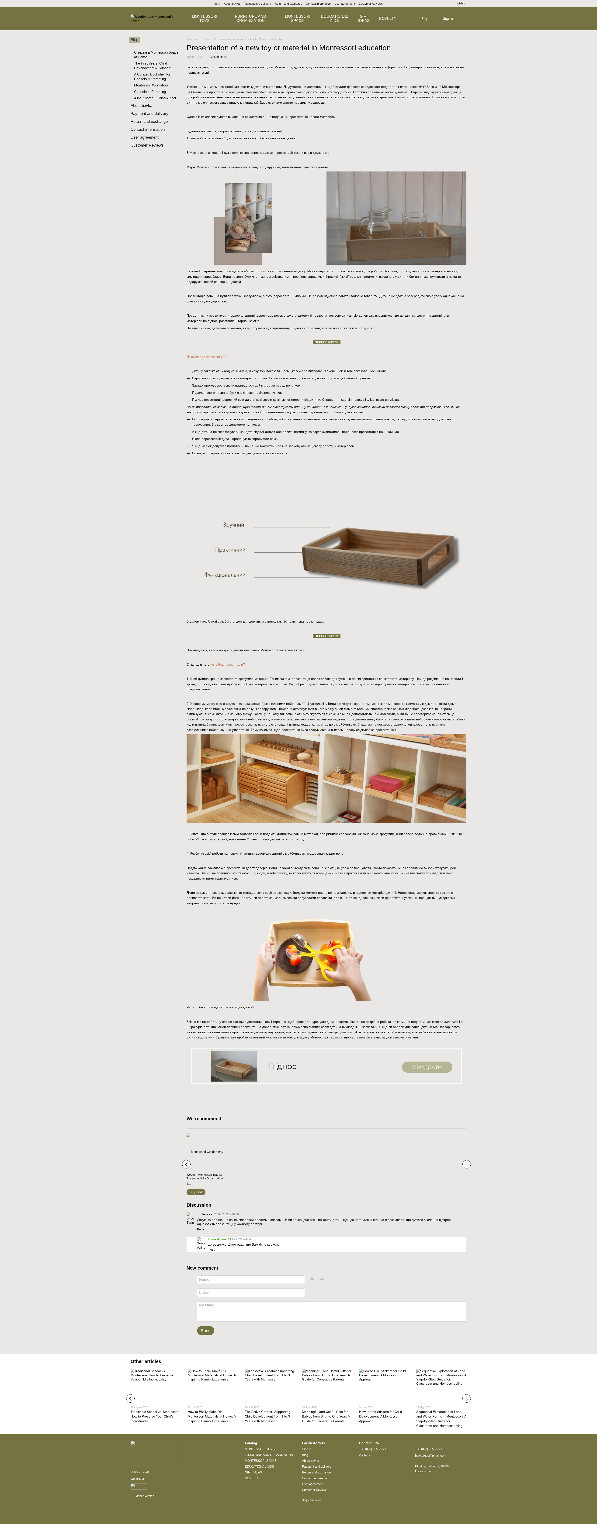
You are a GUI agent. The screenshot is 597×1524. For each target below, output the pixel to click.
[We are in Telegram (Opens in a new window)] (144, 3)
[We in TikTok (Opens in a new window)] (160, 3)
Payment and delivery (257, 3)
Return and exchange (288, 3)
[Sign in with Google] (337, 1279)
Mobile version (144, 1496)
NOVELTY (387, 19)
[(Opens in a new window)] (139, 1486)
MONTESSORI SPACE (297, 18)
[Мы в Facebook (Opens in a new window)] (149, 3)
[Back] (186, 1164)
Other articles (146, 1361)
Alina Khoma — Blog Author (155, 98)
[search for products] (413, 18)
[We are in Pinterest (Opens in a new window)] (138, 3)
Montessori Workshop (151, 85)
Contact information (318, 3)
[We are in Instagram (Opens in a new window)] (132, 3)
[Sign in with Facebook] (330, 1279)
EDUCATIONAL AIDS (334, 18)
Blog (217, 3)
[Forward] (466, 1164)
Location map (423, 1471)
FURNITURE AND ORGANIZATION (250, 18)
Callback (364, 1455)
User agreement (344, 3)
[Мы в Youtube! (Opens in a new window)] (155, 3)
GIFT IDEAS (364, 18)
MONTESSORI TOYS (204, 18)
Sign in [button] (306, 1449)
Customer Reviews (371, 3)
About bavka (232, 3)
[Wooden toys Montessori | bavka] (154, 1452)
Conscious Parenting (150, 92)
